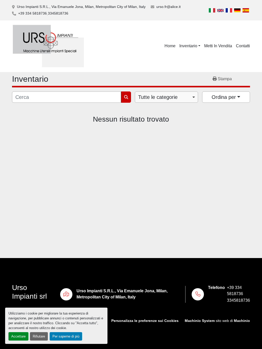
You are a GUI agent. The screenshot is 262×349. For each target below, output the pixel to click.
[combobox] (166, 97)
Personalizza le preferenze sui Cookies (145, 321)
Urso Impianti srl (29, 292)
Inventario (188, 46)
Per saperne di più (65, 336)
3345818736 (58, 13)
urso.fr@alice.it (168, 7)
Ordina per (224, 97)
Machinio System (200, 321)
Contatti (243, 46)
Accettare (18, 336)
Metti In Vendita (218, 46)
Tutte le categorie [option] (158, 97)
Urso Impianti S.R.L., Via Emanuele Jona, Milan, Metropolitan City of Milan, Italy (81, 7)
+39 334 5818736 (32, 13)
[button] (189, 46)
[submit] (126, 97)
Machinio (242, 321)
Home (170, 46)
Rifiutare (39, 336)
